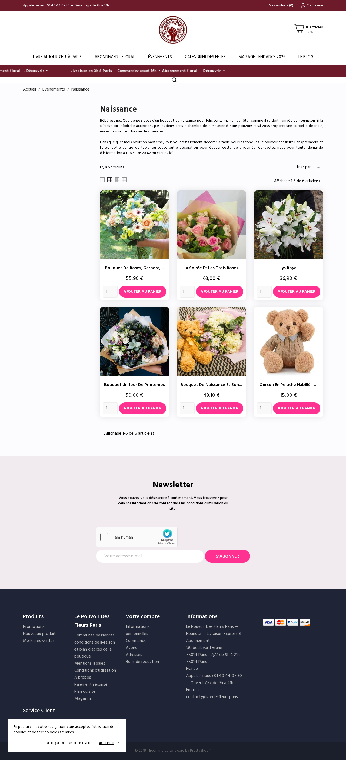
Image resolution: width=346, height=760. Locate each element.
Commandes (137, 640)
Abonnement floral (115, 57)
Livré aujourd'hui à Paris (57, 57)
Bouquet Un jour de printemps (134, 384)
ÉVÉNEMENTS (160, 57)
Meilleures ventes (39, 640)
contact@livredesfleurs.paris (212, 697)
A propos (82, 677)
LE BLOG (305, 57)
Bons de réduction (142, 661)
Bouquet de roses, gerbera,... (134, 268)
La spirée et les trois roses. (211, 268)
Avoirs (131, 647)
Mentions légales (89, 663)
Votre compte (143, 616)
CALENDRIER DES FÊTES (205, 57)
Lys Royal (289, 268)
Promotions (33, 626)
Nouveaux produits (40, 633)
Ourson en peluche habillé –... (288, 384)
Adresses (134, 654)
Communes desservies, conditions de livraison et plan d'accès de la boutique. (95, 646)
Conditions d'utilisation (95, 670)
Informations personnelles (137, 630)
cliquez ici (165, 153)
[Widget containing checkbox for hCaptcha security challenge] (137, 537)
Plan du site (84, 691)
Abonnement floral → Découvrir (185, 71)
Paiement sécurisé (90, 684)
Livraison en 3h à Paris (85, 71)
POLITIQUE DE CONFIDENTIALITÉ (68, 743)
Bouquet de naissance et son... (211, 384)
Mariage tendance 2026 (261, 57)
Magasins (83, 698)
